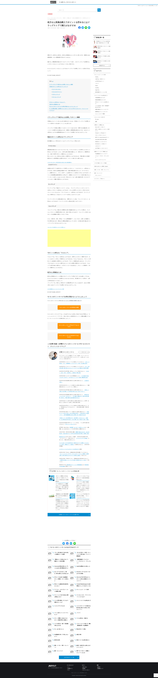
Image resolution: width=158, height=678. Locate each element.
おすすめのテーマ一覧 (69, 657)
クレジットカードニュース (100, 159)
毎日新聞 (71, 427)
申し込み (97, 119)
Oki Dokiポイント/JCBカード (100, 143)
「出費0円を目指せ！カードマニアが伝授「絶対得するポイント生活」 (73, 460)
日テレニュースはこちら (70, 424)
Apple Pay (97, 89)
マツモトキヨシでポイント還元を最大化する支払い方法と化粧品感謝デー (60, 162)
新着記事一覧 (101, 65)
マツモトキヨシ (56, 89)
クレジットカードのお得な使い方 (100, 95)
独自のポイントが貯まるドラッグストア (58, 86)
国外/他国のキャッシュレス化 (101, 92)
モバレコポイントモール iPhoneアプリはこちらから (69, 326)
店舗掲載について (100, 668)
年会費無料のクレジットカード (101, 153)
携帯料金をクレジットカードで (101, 111)
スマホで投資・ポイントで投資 (100, 163)
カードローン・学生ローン (99, 178)
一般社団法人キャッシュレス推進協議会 (74, 464)
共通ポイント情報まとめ (99, 124)
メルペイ (97, 83)
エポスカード (97, 146)
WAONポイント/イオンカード (101, 141)
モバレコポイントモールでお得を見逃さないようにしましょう (63, 106)
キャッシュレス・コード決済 (100, 74)
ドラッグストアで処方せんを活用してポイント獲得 (61, 84)
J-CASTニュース (81, 427)
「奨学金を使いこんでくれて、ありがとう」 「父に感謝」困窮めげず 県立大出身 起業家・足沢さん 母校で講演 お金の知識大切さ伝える (74, 396)
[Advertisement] (69, 238)
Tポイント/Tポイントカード (100, 135)
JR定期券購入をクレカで (100, 97)
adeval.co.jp (78, 675)
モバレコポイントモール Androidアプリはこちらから (69, 336)
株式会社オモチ (62, 436)
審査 (96, 121)
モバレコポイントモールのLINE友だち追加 (69, 307)
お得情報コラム (70, 668)
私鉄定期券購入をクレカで (100, 99)
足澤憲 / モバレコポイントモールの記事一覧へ (69, 514)
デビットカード (98, 175)
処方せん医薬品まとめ (54, 104)
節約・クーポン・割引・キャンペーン (101, 169)
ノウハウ (50, 13)
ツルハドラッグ (56, 97)
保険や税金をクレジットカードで (101, 109)
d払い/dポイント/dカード (100, 127)
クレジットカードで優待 (100, 113)
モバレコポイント (72, 2)
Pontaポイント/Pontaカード (100, 132)
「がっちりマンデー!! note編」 (82, 438)
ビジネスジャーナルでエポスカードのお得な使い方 (69, 449)
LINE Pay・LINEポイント (100, 79)
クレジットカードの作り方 (99, 117)
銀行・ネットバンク (98, 173)
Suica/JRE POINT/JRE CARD (101, 139)
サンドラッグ (56, 94)
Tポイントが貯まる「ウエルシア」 (57, 102)
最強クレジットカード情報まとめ (100, 151)
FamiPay (97, 87)
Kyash (96, 85)
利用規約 (83, 668)
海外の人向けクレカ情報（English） (101, 166)
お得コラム (63, 2)
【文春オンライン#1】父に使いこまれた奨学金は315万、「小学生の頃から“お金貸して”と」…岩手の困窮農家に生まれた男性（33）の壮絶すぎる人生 (74, 413)
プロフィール (84, 352)
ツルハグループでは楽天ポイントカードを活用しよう (56, 227)
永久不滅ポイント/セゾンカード (101, 148)
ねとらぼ (75, 427)
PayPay (96, 76)
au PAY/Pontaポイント (99, 81)
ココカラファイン (57, 91)
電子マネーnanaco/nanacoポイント (102, 137)
